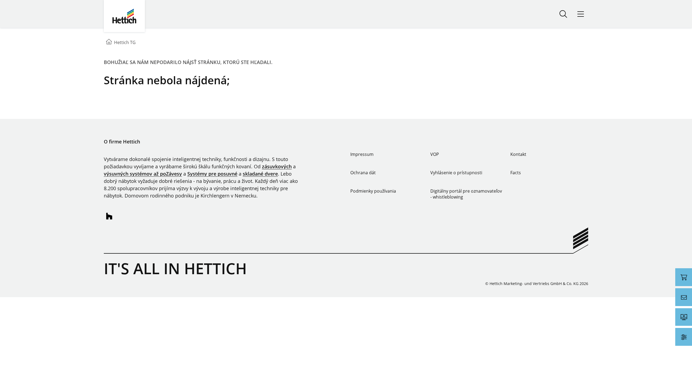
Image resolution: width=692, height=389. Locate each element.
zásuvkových (277, 166)
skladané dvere (260, 173)
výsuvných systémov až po (135, 173)
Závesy (174, 173)
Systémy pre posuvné (212, 173)
